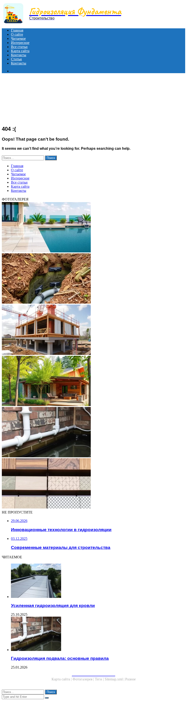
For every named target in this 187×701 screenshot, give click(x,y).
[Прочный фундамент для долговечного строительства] (93, 330)
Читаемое (18, 38)
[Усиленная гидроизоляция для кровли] (98, 581)
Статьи (16, 59)
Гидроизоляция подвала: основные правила (60, 658)
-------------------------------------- (93, 675)
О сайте (17, 34)
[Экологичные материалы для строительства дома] (93, 381)
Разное (130, 679)
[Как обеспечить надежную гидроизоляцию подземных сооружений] (93, 279)
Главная (17, 30)
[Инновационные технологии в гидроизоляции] (93, 227)
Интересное (20, 43)
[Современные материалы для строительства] (93, 483)
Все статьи (19, 47)
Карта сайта (20, 51)
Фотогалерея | (84, 679)
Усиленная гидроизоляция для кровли (53, 605)
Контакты (18, 55)
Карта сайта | (62, 679)
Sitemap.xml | (115, 679)
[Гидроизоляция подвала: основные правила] (93, 432)
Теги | (100, 679)
